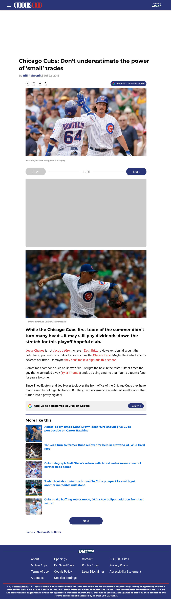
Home (29, 532)
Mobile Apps (39, 565)
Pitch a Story (90, 565)
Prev (36, 171)
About (35, 559)
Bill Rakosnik (32, 75)
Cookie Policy (63, 571)
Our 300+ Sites (119, 559)
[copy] (46, 83)
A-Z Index (37, 577)
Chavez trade (102, 355)
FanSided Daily (64, 565)
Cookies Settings (65, 577)
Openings (60, 559)
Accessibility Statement (125, 571)
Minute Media (21, 586)
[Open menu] (9, 5)
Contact (87, 559)
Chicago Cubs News (48, 532)
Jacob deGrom (63, 350)
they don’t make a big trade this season (90, 360)
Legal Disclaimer (93, 571)
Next (136, 171)
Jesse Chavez (35, 350)
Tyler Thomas (71, 372)
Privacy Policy (119, 565)
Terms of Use (40, 571)
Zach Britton (92, 350)
